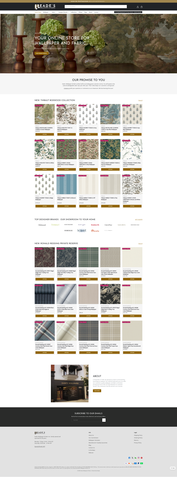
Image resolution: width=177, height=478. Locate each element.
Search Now (38, 12)
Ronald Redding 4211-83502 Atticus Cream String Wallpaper (87, 308)
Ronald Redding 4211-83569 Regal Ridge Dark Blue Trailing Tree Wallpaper (66, 272)
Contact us (67, 88)
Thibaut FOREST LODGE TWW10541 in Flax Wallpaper (87, 163)
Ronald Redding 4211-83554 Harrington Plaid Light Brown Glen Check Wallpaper (109, 272)
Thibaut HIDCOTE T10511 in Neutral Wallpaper (64, 128)
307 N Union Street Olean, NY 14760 (81, 1)
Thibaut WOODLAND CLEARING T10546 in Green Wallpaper (44, 128)
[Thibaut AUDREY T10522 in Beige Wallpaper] (45, 184)
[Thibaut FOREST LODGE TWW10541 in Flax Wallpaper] (88, 149)
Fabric (53, 12)
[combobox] (96, 6)
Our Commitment (93, 438)
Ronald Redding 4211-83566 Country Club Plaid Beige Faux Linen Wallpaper (65, 346)
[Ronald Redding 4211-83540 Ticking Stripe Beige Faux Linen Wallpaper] (132, 257)
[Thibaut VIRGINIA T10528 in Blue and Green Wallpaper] (132, 149)
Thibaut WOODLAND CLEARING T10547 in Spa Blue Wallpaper (109, 128)
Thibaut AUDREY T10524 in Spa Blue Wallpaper (131, 128)
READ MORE (97, 390)
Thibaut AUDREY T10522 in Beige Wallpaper (44, 198)
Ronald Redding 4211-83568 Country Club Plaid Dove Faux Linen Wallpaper (131, 309)
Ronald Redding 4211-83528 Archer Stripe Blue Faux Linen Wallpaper (65, 309)
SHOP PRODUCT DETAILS (41, 53)
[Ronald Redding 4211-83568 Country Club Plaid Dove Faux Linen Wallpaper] (132, 294)
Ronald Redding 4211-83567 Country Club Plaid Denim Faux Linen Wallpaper (43, 346)
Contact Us (92, 447)
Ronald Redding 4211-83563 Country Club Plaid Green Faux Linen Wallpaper (87, 272)
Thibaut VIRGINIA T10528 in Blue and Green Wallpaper (132, 163)
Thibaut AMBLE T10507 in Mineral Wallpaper (66, 198)
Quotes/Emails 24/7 (40, 446)
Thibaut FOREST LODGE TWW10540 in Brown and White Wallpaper (131, 199)
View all (140, 100)
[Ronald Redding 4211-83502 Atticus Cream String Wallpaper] (88, 294)
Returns (136, 440)
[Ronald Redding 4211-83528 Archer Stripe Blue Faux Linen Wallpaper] (67, 294)
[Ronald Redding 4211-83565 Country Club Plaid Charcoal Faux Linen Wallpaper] (88, 331)
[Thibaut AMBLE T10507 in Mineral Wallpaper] (67, 184)
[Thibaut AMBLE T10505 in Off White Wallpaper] (88, 184)
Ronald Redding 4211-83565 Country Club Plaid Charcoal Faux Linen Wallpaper (88, 346)
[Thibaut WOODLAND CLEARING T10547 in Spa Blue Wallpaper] (110, 114)
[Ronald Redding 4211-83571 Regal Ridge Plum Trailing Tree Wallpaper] (45, 257)
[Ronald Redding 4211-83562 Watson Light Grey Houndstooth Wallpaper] (132, 331)
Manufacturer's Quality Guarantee (98, 443)
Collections (74, 12)
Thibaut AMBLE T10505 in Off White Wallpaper (87, 198)
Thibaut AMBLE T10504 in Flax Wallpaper (109, 198)
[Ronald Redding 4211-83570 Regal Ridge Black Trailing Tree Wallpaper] (110, 294)
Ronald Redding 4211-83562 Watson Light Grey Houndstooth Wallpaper (132, 346)
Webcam (91, 452)
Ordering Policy (138, 438)
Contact (96, 12)
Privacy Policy (137, 443)
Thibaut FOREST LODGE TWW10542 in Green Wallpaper (65, 163)
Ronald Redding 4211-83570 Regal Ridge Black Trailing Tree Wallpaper (110, 309)
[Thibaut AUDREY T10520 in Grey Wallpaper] (88, 114)
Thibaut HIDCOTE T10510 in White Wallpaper (44, 163)
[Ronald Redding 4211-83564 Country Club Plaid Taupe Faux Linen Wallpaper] (110, 331)
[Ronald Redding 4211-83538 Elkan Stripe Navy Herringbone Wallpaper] (45, 294)
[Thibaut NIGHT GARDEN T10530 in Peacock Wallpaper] (110, 149)
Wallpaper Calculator (94, 440)
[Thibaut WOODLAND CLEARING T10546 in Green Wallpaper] (45, 114)
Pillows (80, 12)
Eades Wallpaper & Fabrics (85, 470)
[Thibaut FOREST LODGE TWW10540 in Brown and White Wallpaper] (132, 184)
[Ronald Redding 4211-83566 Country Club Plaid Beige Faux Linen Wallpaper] (67, 331)
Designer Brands (63, 12)
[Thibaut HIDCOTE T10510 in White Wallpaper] (45, 149)
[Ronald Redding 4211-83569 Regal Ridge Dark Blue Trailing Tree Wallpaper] (67, 257)
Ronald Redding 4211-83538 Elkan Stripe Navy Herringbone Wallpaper (44, 309)
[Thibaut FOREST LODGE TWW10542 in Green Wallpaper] (67, 149)
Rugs (85, 12)
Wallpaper (45, 12)
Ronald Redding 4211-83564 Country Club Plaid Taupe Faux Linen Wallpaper (109, 346)
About (90, 12)
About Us (91, 435)
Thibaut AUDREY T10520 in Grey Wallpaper (88, 128)
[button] (141, 6)
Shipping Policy (138, 435)
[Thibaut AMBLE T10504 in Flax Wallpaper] (110, 184)
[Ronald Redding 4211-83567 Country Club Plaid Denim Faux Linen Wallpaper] (45, 331)
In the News (92, 450)
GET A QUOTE (138, 219)
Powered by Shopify (96, 470)
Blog (90, 445)
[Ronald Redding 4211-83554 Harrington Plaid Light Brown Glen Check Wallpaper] (110, 257)
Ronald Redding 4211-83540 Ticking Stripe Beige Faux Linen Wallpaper (131, 272)
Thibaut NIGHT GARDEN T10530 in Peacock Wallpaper (110, 163)
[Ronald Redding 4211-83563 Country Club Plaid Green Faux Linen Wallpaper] (88, 257)
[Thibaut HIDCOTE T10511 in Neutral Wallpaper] (67, 114)
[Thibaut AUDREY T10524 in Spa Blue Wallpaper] (132, 114)
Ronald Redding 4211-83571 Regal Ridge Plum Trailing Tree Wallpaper (44, 272)
